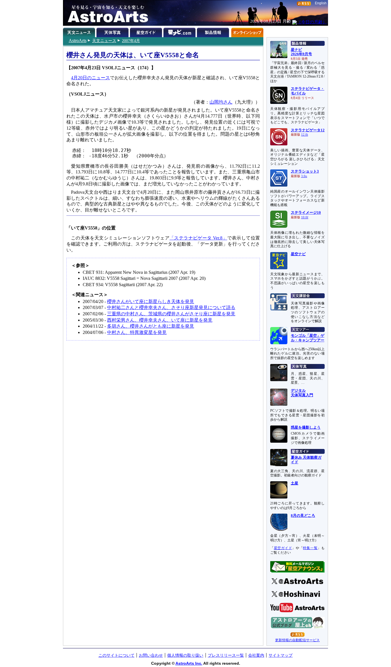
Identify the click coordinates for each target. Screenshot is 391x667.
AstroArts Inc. (188, 663)
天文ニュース (104, 40)
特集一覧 (310, 548)
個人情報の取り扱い (185, 655)
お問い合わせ (151, 655)
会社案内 (256, 655)
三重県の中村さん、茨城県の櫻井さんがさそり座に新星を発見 (171, 313)
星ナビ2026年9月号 (301, 52)
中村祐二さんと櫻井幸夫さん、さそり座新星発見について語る (171, 307)
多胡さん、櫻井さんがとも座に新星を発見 (150, 326)
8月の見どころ (303, 516)
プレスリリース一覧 (226, 655)
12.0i (304, 134)
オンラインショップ (247, 31)
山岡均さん (221, 102)
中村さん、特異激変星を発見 (137, 332)
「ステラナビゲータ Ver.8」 (198, 237)
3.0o (304, 176)
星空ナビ (298, 254)
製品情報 (213, 31)
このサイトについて (116, 655)
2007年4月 (131, 40)
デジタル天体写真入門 (302, 393)
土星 (294, 483)
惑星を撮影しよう (306, 427)
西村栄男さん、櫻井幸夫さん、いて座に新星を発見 (159, 320)
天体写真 (113, 31)
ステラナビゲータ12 (308, 130)
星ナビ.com (180, 31)
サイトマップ (280, 655)
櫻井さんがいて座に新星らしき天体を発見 (150, 301)
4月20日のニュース (90, 77)
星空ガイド (146, 31)
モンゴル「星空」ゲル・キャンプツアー (307, 338)
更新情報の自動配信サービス (297, 640)
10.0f (304, 217)
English (321, 3)
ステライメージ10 (306, 213)
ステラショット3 (305, 171)
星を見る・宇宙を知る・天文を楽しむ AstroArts (106, 13)
